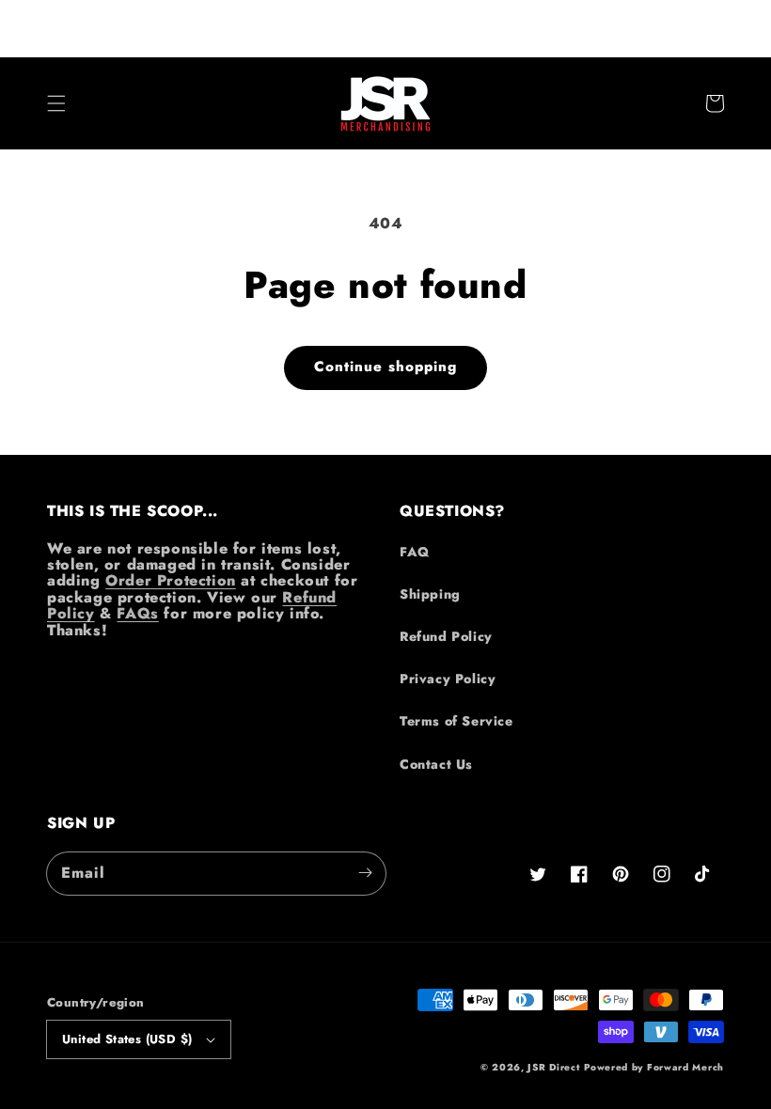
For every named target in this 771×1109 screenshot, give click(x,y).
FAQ (415, 551)
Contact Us (436, 764)
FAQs (137, 613)
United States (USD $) (127, 1039)
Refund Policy (446, 636)
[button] (56, 103)
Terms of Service (456, 720)
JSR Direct (553, 1067)
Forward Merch (685, 1067)
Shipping (430, 594)
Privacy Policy (448, 678)
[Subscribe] (365, 873)
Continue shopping (385, 366)
